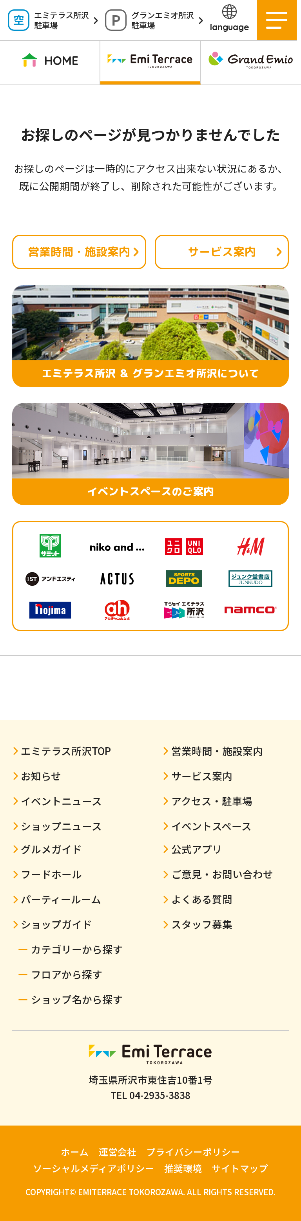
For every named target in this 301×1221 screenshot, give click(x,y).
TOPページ (44, 120)
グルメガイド (51, 849)
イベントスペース (211, 825)
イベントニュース (115, 120)
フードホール (51, 874)
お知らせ (41, 775)
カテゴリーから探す (77, 949)
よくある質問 (201, 899)
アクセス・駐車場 (211, 800)
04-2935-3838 (159, 1095)
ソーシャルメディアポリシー (93, 1168)
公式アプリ (196, 849)
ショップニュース (186, 120)
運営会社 (117, 1151)
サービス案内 (222, 251)
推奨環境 (183, 1168)
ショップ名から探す (77, 999)
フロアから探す (66, 974)
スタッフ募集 (201, 924)
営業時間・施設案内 (79, 251)
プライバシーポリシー (193, 1151)
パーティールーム (61, 899)
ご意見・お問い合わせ (222, 874)
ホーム (75, 1151)
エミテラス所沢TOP (66, 750)
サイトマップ (240, 1168)
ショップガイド (256, 120)
